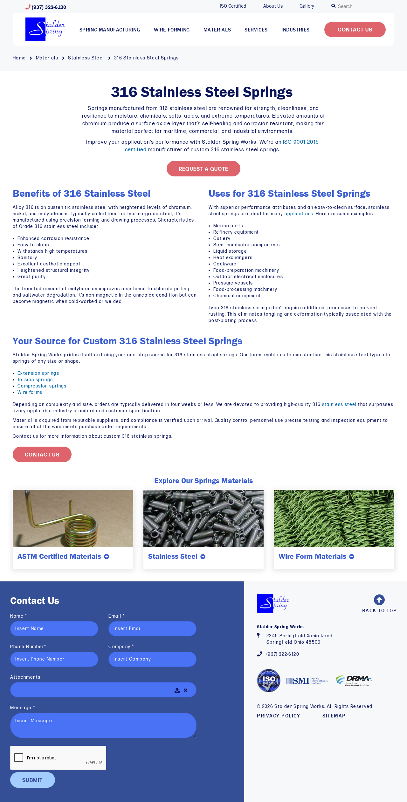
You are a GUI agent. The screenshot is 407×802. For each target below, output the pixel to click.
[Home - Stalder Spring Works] (273, 603)
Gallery (307, 6)
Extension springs (38, 373)
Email (116, 616)
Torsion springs (35, 379)
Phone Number (28, 646)
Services (256, 29)
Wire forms (30, 392)
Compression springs (42, 386)
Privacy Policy (278, 715)
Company (121, 646)
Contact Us (355, 30)
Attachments (25, 677)
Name (18, 616)
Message (22, 707)
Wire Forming (172, 29)
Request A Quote (204, 169)
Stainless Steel (87, 58)
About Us (273, 6)
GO (334, 6)
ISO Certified (233, 6)
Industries (295, 29)
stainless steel (339, 404)
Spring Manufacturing (109, 29)
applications (299, 213)
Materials (217, 29)
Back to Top (379, 610)
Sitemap (334, 715)
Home (20, 58)
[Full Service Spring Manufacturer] (45, 29)
